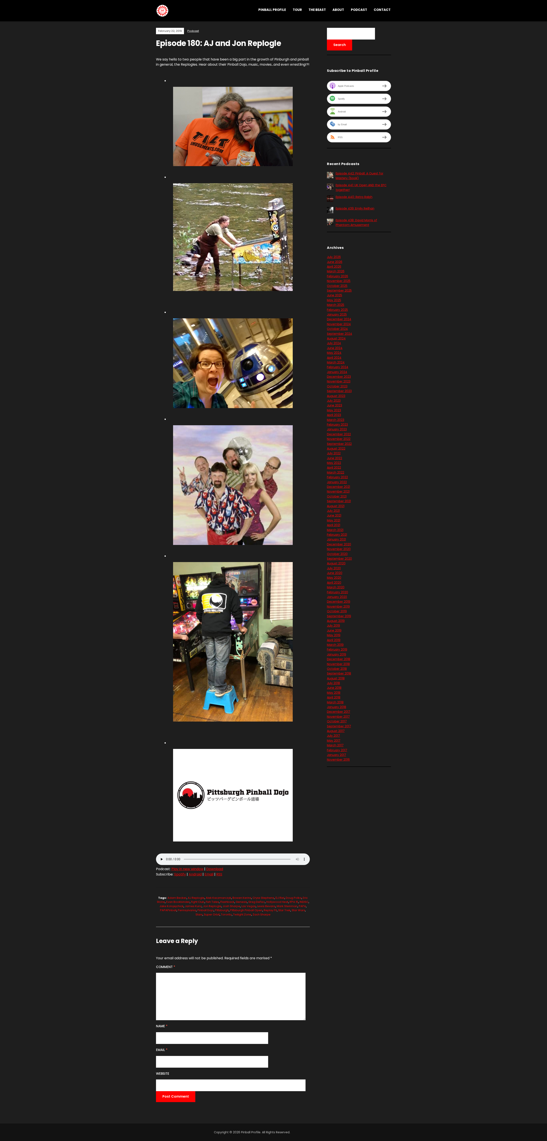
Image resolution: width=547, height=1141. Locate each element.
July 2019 (333, 625)
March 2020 (335, 587)
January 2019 (336, 654)
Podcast (359, 9)
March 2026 (335, 271)
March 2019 (335, 645)
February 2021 (337, 535)
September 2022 (339, 444)
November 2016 (338, 759)
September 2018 (339, 673)
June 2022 (334, 458)
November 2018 (338, 664)
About (338, 9)
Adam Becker (177, 898)
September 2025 (339, 290)
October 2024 (337, 329)
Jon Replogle (212, 906)
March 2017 (335, 745)
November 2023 (338, 381)
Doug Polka (293, 898)
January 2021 (336, 539)
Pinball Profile (272, 9)
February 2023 (337, 424)
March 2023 (335, 420)
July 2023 (334, 401)
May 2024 (334, 353)
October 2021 (337, 496)
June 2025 (334, 295)
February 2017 (337, 750)
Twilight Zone (242, 914)
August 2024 (336, 338)
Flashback (227, 902)
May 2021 (333, 520)
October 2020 (337, 554)
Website (162, 1073)
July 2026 (334, 257)
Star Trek (284, 910)
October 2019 (337, 611)
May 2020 (334, 578)
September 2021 (339, 501)
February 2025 (337, 310)
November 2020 (339, 549)
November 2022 (338, 439)
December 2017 (338, 712)
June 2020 (334, 573)
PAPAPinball (168, 910)
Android (195, 874)
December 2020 (339, 544)
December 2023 (339, 377)
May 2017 (333, 740)
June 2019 (334, 630)
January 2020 (337, 597)
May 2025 (334, 300)
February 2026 (337, 276)
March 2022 (335, 472)
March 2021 (335, 530)
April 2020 (334, 582)
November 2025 (338, 281)
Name (162, 1026)
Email (208, 874)
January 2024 (337, 372)
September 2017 (339, 726)
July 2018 (333, 683)
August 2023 (336, 396)
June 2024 (335, 348)
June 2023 (334, 405)
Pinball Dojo (205, 910)
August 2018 (336, 678)
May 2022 (334, 463)
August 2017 (336, 731)
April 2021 (333, 525)
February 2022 (337, 477)
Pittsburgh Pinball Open (246, 910)
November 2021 (338, 491)
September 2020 (339, 558)
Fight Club (197, 902)
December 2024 (339, 319)
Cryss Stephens (263, 898)
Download (214, 868)
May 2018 (333, 693)
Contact (382, 9)
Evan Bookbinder (178, 902)
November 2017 (338, 716)
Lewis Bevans (266, 906)
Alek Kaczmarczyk (218, 898)
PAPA (302, 906)
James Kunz (193, 906)
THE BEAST (317, 9)
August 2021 (335, 506)
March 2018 (335, 702)
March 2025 (335, 305)
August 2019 (336, 621)
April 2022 (334, 467)
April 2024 (334, 358)
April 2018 (333, 697)
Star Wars (298, 910)
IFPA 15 (294, 902)
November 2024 (339, 324)
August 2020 (336, 563)
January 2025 (337, 314)
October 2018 (337, 669)
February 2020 (337, 592)
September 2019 (339, 616)
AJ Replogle (196, 898)
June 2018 (334, 688)
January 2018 (336, 707)
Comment (165, 967)
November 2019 (338, 606)
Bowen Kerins (241, 898)
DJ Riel (279, 898)
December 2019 (338, 601)
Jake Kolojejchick (171, 906)
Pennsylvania (187, 910)
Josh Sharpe (231, 906)
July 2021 (333, 511)
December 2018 (338, 659)
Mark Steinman (287, 906)
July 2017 (333, 736)
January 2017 (336, 755)
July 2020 (334, 568)
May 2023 (334, 410)
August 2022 (336, 448)
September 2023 (339, 391)
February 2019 (337, 649)
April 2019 (333, 640)
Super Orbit (212, 914)
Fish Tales (212, 902)
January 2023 (337, 429)
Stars (199, 914)
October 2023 (337, 386)
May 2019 (333, 635)
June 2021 (334, 515)
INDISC (304, 902)
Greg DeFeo (256, 902)
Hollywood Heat (277, 902)
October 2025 (337, 286)
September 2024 (339, 334)
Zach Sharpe (262, 914)
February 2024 (337, 367)
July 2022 (334, 453)
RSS (219, 874)
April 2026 (334, 266)
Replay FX (270, 910)
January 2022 (337, 482)
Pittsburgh (222, 910)
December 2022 (339, 434)
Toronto (226, 914)
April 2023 (334, 415)
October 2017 (337, 721)
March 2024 (336, 362)
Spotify (180, 874)
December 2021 (338, 487)
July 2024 (334, 343)
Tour (297, 9)
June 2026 (334, 262)
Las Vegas (248, 906)
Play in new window (187, 868)
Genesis (241, 902)
